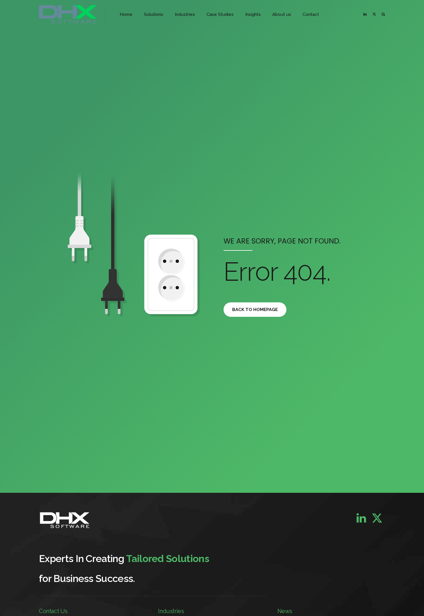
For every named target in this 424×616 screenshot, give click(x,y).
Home (126, 14)
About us (281, 14)
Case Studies (220, 14)
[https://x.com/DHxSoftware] (375, 14)
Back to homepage (255, 309)
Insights (253, 14)
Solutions (153, 14)
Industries (185, 14)
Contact (311, 14)
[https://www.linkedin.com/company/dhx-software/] (366, 14)
